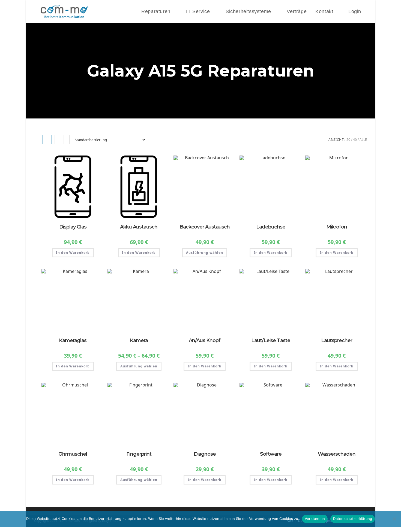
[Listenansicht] (59, 139)
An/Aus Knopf (204, 340)
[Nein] (394, 519)
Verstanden (315, 518)
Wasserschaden (336, 454)
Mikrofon (336, 227)
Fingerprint (138, 454)
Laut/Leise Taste (270, 340)
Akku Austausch (138, 227)
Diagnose (205, 454)
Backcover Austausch (204, 227)
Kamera (139, 340)
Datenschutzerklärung (352, 518)
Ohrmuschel (72, 454)
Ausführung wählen (204, 252)
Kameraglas (72, 340)
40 (355, 139)
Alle (363, 139)
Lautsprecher (336, 340)
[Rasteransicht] (47, 139)
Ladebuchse (270, 227)
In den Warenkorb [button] (73, 252)
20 (348, 139)
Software (271, 454)
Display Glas (72, 227)
